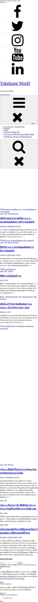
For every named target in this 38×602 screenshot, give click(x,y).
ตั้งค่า (23, 579)
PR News (10, 465)
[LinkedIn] (17, 75)
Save (1, 601)
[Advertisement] (19, 188)
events (2, 524)
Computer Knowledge (11, 297)
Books (2, 297)
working (10, 271)
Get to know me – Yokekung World (14, 127)
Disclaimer (7, 128)
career (2, 213)
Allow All (3, 593)
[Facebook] (17, 18)
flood (6, 524)
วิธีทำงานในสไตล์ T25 (10, 276)
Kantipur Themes (5, 566)
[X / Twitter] (17, 32)
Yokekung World (15, 83)
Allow (2, 582)
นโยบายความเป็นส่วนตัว (12, 132)
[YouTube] (17, 61)
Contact (6, 130)
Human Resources (13, 213)
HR (6, 213)
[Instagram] (17, 47)
